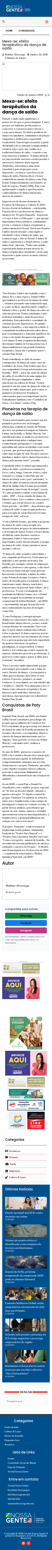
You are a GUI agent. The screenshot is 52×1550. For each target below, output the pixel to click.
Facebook (26, 923)
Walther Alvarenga (17, 885)
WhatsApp (26, 915)
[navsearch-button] (5, 22)
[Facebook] (23, 1543)
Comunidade (26, 30)
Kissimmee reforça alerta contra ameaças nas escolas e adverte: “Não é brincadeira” (25, 1369)
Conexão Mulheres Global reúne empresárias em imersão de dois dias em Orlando (24, 1307)
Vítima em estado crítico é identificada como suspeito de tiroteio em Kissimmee (23, 1244)
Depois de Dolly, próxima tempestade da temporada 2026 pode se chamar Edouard (24, 1275)
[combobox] (26, 1401)
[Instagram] (28, 1543)
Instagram (26, 930)
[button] (47, 21)
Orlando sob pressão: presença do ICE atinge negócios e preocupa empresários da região (25, 1338)
